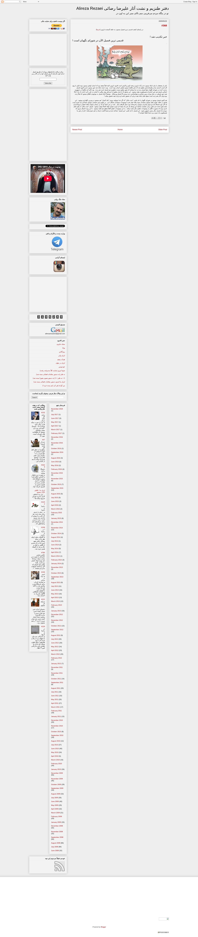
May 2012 (54, 646)
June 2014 (55, 545)
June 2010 (55, 748)
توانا (63, 348)
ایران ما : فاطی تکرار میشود (39, 491)
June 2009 (55, 801)
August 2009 (55, 794)
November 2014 (57, 528)
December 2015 (57, 473)
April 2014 (54, 552)
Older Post (162, 130)
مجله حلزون (61, 344)
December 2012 (57, 614)
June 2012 (55, 643)
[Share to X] (157, 118)
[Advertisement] (48, 49)
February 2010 (56, 763)
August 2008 (55, 843)
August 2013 (55, 582)
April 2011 (54, 703)
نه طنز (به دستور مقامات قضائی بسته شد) (50, 374)
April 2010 (54, 756)
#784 (43, 553)
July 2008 (54, 847)
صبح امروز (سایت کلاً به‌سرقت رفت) (52, 370)
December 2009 (57, 773)
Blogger (103, 927)
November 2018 (57, 409)
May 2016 (54, 465)
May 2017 (54, 422)
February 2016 (56, 469)
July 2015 (54, 497)
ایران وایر (61, 355)
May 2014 (54, 548)
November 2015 (57, 479)
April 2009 (54, 809)
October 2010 (56, 731)
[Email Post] (164, 118)
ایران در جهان (60, 363)
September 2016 (57, 452)
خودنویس (62, 367)
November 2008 (57, 831)
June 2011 (55, 696)
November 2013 (57, 567)
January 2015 (56, 518)
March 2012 (55, 654)
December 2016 (57, 437)
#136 (43, 527)
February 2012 (56, 658)
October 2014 (56, 533)
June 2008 (55, 850)
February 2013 (56, 605)
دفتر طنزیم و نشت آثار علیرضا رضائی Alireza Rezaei (122, 8)
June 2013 (55, 590)
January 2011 (56, 716)
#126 (43, 626)
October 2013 (56, 573)
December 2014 (57, 522)
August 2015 (55, 494)
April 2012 (54, 650)
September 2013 (57, 577)
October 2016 (56, 448)
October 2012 (56, 626)
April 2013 (54, 597)
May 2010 (54, 752)
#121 (43, 599)
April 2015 (54, 505)
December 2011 (57, 667)
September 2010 (57, 735)
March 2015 (55, 509)
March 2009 (55, 813)
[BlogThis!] (159, 118)
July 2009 (54, 798)
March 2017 (55, 429)
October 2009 (56, 784)
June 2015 (55, 501)
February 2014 (56, 560)
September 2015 (57, 488)
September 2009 (57, 788)
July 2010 (54, 745)
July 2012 (54, 639)
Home (120, 130)
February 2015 (56, 512)
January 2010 (56, 769)
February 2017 (56, 433)
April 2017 (54, 426)
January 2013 (56, 611)
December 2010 (57, 720)
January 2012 (56, 663)
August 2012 (55, 635)
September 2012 (57, 629)
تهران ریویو (61, 359)
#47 (43, 440)
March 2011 (55, 707)
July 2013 (54, 586)
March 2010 (55, 760)
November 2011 (57, 673)
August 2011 (55, 688)
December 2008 (57, 826)
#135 (43, 572)
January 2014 (56, 563)
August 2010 (55, 741)
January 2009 (56, 822)
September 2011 (57, 682)
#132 (43, 412)
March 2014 (55, 556)
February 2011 (56, 711)
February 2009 (56, 816)
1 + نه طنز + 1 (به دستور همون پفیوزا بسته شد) (49, 378)
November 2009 (57, 779)
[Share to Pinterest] (152, 118)
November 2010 (57, 726)
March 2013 (55, 601)
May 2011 (54, 699)
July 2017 (54, 414)
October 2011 (56, 679)
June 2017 (55, 418)
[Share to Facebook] (154, 118)
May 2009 (54, 805)
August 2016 (55, 458)
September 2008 (57, 837)
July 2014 (54, 541)
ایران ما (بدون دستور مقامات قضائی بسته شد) (49, 382)
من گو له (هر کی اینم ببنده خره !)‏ (54, 385)
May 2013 (54, 594)
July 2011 (54, 692)
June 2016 (55, 462)
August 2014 (55, 537)
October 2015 (56, 484)
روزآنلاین (62, 352)
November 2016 (57, 443)
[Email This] (161, 118)
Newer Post (77, 130)
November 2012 (57, 620)
